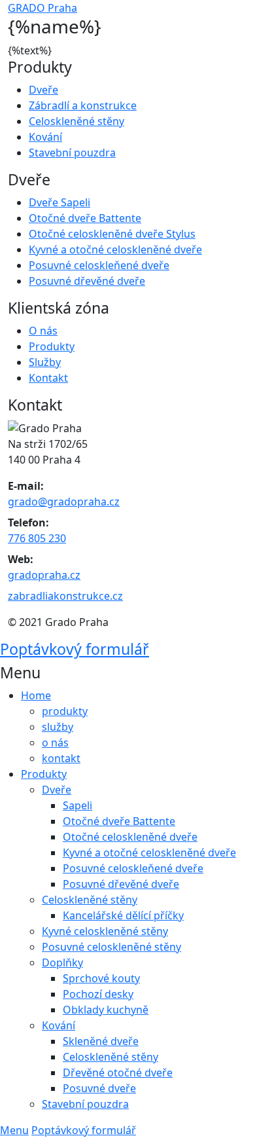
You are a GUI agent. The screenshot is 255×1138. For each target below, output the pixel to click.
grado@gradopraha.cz (64, 501)
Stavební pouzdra (72, 152)
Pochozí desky (98, 994)
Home (36, 695)
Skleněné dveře (101, 1041)
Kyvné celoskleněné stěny (105, 931)
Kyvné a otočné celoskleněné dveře (115, 249)
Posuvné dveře (99, 1088)
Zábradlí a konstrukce (83, 105)
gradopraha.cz (44, 575)
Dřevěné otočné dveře (118, 1072)
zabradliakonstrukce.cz (65, 596)
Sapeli (77, 805)
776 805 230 (37, 538)
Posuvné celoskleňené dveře (99, 265)
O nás (43, 330)
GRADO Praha (42, 8)
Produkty (52, 346)
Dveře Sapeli (59, 202)
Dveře (43, 90)
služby (57, 727)
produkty (65, 711)
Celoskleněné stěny (76, 121)
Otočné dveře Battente (85, 218)
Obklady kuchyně (105, 1009)
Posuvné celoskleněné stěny (111, 947)
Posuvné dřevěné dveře (87, 281)
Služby (45, 362)
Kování (45, 137)
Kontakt (48, 378)
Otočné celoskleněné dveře (130, 837)
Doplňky (62, 962)
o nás (55, 742)
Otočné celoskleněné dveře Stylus (112, 234)
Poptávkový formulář (74, 648)
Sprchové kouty (101, 978)
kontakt (61, 758)
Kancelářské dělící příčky (123, 915)
